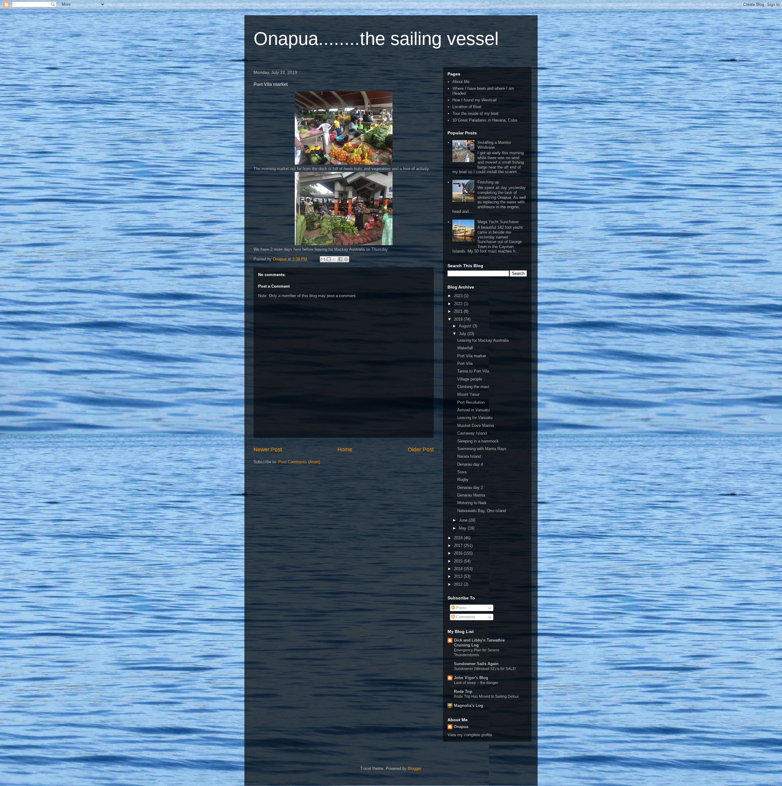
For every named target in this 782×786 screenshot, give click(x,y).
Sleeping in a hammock (478, 441)
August (466, 326)
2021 (459, 311)
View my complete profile (470, 735)
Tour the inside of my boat (475, 113)
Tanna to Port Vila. (473, 371)
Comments (465, 617)
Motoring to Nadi (471, 502)
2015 (459, 561)
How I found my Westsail (474, 100)
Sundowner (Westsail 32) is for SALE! (485, 669)
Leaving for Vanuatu (474, 417)
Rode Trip (463, 691)
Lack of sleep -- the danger (476, 683)
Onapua (461, 726)
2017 (459, 545)
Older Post (421, 449)
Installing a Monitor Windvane (494, 145)
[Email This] (323, 259)
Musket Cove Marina (475, 425)
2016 (459, 553)
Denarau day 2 (470, 487)
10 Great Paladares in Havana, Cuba (484, 120)
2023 (459, 295)
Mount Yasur (468, 394)
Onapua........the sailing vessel (376, 38)
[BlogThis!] (329, 259)
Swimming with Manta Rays (481, 448)
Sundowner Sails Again (476, 663)
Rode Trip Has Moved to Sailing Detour (486, 696)
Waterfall (465, 348)
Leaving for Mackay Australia (483, 340)
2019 (459, 319)
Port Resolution (470, 402)
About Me (461, 81)
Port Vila (465, 363)
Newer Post (268, 449)
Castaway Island (472, 433)
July (463, 333)
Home (345, 449)
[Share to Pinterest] (346, 259)
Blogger (414, 768)
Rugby (463, 479)
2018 (459, 538)
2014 (459, 568)
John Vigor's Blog (471, 677)
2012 (459, 584)
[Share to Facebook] (340, 259)
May (463, 528)
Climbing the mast (473, 386)
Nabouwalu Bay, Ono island (481, 510)
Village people (469, 379)
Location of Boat (466, 106)
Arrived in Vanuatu (473, 410)
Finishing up (488, 182)
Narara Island (469, 456)
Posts (460, 608)
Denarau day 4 (470, 464)
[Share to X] (334, 259)
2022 (459, 303)
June (464, 520)
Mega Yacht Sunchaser (498, 222)
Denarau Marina (471, 495)
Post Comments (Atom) (299, 462)
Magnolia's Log (468, 705)
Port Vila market (471, 356)
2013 (459, 576)
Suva (461, 472)
